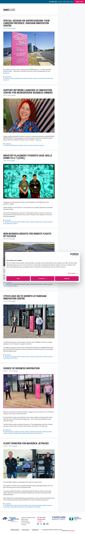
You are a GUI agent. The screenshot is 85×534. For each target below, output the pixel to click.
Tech (26, 506)
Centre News (8, 76)
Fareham (7, 78)
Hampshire (25, 78)
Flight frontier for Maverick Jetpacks (26, 443)
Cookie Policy (35, 529)
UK (8, 79)
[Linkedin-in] (44, 524)
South (35, 433)
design (11, 505)
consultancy (16, 431)
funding (44, 431)
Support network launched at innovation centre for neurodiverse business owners (28, 91)
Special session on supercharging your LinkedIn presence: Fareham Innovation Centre (26, 23)
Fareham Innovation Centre (16, 78)
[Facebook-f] (38, 524)
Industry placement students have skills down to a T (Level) (27, 156)
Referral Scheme (15, 529)
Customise (41, 278)
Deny (18, 278)
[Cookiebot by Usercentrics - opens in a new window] (71, 254)
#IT (10, 221)
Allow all (66, 278)
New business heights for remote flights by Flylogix (27, 235)
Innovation (35, 78)
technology (30, 506)
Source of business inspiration (21, 368)
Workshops (38, 506)
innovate (30, 78)
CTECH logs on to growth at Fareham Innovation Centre (24, 297)
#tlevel (18, 221)
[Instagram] (47, 524)
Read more (6, 73)
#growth (7, 221)
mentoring (24, 433)
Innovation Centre (42, 78)
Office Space (50, 78)
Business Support (9, 431)
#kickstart (13, 221)
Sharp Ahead (71, 530)
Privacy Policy (25, 529)
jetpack (8, 506)
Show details (71, 273)
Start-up (5, 79)
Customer (22, 221)
